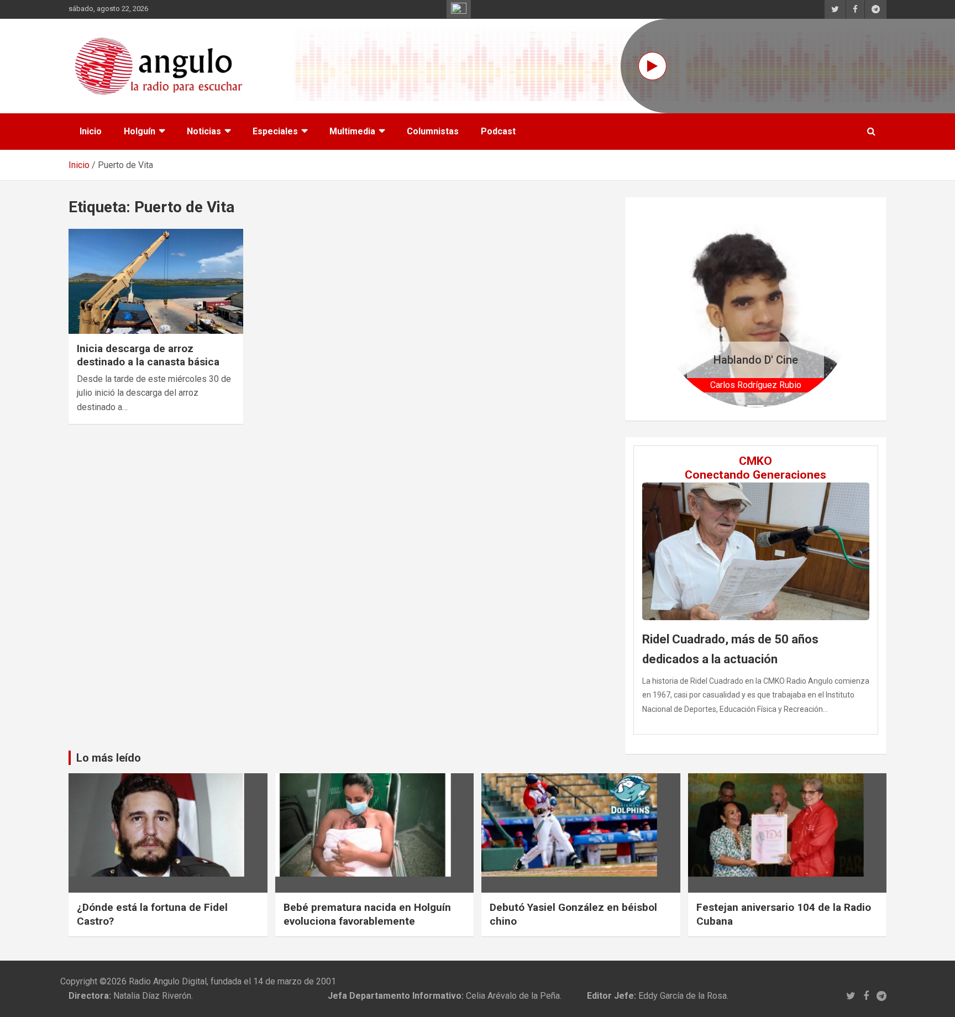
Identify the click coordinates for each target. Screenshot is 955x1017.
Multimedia (352, 131)
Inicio (91, 131)
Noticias (204, 131)
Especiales (275, 131)
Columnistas (433, 131)
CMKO (755, 461)
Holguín (139, 131)
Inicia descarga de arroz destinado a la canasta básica (148, 355)
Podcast (498, 131)
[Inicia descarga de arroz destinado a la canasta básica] (156, 281)
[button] (672, 309)
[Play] (652, 66)
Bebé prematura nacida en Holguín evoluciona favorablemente (367, 914)
